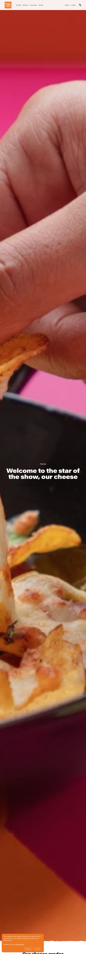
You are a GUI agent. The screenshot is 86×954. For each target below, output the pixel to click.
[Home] (8, 5)
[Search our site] (80, 5)
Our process (33, 5)
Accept (37, 949)
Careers (67, 5)
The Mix (41, 5)
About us (25, 5)
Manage (28, 949)
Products (18, 5)
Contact (73, 5)
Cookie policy (19, 944)
